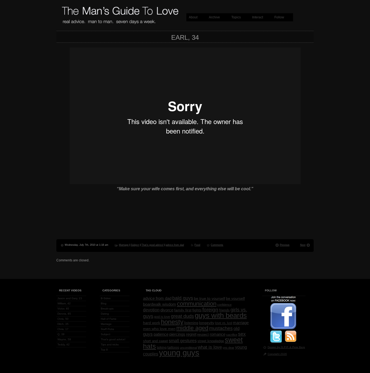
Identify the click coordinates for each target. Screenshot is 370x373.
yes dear (228, 347)
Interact (257, 17)
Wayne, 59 (64, 339)
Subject (135, 245)
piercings (177, 334)
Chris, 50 (63, 318)
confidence (224, 304)
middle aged (192, 328)
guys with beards (221, 315)
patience (161, 334)
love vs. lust (223, 323)
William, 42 (64, 303)
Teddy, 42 (63, 344)
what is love (210, 347)
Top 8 (104, 349)
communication (196, 303)
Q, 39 (60, 334)
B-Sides (106, 298)
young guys (179, 352)
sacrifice (231, 334)
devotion (151, 310)
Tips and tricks (110, 344)
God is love (162, 316)
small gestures (183, 340)
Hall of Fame (108, 318)
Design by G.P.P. (279, 347)
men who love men (159, 329)
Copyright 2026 (277, 353)
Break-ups (107, 308)
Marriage (124, 245)
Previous (285, 245)
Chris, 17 (63, 329)
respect (203, 334)
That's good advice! (152, 245)
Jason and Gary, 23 (69, 298)
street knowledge (210, 341)
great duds (182, 316)
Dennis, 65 (64, 313)
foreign (210, 309)
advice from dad (175, 245)
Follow (279, 17)
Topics (236, 17)
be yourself (235, 298)
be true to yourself (209, 299)
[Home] (120, 23)
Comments (217, 245)
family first (183, 310)
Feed (197, 245)
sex (242, 334)
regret (191, 334)
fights (197, 310)
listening (191, 323)
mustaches (221, 328)
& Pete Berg (297, 347)
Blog (103, 303)
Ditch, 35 (63, 323)
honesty (172, 321)
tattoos (173, 347)
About (193, 17)
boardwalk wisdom (159, 304)
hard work (151, 323)
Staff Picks (107, 329)
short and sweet (155, 341)
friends (224, 310)
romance (217, 334)
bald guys (182, 298)
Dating (105, 313)
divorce (166, 310)
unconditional (188, 347)
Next (303, 245)
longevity (206, 323)
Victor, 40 (63, 308)
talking (162, 347)
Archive (214, 17)
